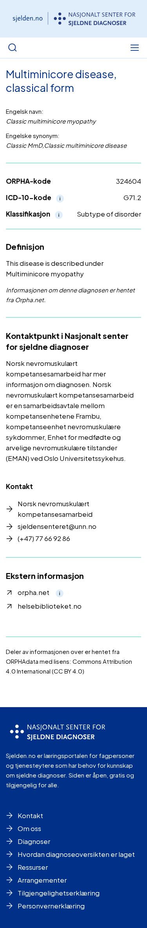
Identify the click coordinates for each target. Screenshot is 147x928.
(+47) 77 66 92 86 (44, 538)
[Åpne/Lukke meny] (134, 47)
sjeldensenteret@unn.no (57, 526)
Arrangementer (42, 880)
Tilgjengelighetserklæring (59, 893)
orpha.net (33, 592)
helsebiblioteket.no (50, 606)
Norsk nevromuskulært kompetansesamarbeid (55, 508)
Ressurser (33, 867)
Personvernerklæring (51, 905)
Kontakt (30, 815)
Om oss (29, 828)
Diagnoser (34, 841)
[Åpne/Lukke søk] (12, 47)
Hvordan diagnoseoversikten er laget (76, 854)
